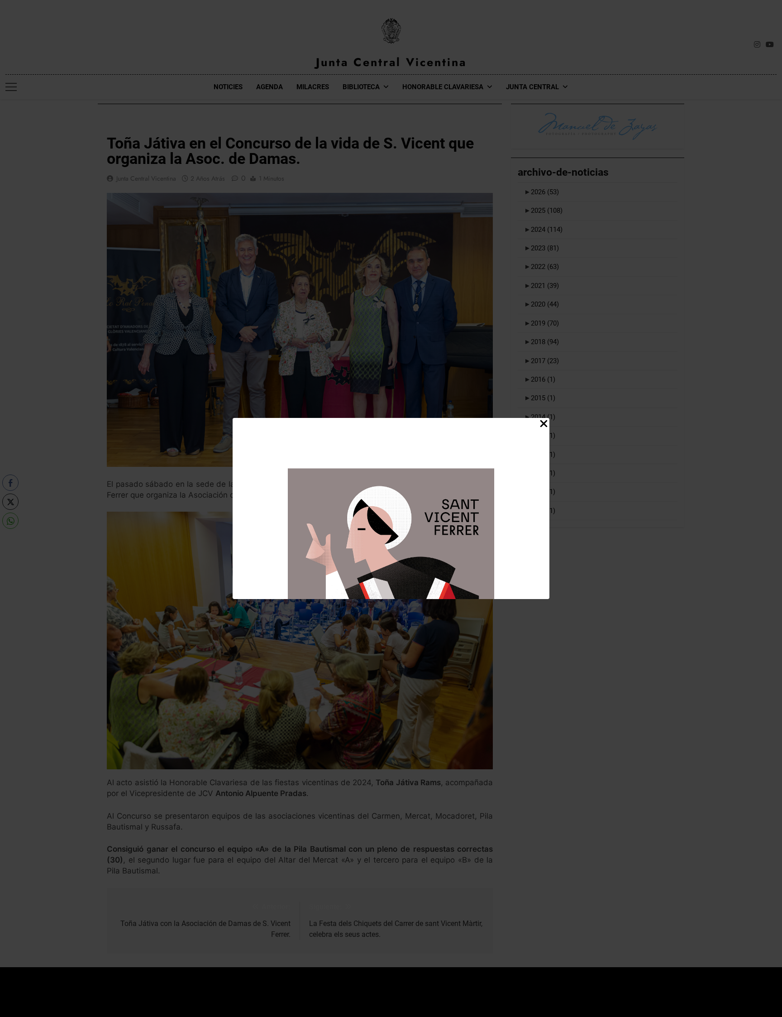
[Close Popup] (543, 424)
